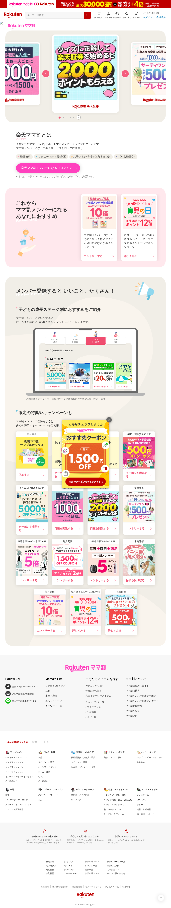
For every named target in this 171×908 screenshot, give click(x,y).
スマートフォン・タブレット (18, 804)
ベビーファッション (14, 772)
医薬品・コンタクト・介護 (83, 767)
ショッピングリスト (96, 702)
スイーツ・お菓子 (46, 762)
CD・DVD (141, 800)
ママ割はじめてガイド (137, 685)
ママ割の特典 (133, 690)
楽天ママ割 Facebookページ (25, 686)
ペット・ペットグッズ (114, 804)
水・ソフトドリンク (47, 767)
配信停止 (30, 694)
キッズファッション (14, 767)
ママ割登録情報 (134, 705)
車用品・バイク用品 (80, 795)
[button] (108, 15)
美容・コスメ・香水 (113, 757)
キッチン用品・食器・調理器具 (118, 800)
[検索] (87, 15)
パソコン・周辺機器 (14, 809)
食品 (40, 757)
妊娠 (47, 690)
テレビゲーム (143, 795)
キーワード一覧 (53, 705)
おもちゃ (141, 762)
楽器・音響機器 (144, 809)
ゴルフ (41, 800)
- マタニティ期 (93, 707)
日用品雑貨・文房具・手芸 (83, 757)
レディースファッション (16, 757)
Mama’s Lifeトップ (55, 685)
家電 (7, 795)
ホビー (140, 804)
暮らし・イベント (54, 700)
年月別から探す (94, 690)
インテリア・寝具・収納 (115, 795)
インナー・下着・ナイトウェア (19, 777)
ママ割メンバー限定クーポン (141, 695)
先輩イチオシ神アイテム (98, 695)
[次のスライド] (125, 73)
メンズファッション (14, 762)
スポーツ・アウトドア (48, 795)
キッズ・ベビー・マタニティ (150, 757)
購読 (23, 694)
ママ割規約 (131, 715)
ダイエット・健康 (79, 762)
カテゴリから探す (95, 685)
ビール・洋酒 (44, 772)
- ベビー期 (91, 717)
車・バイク (76, 800)
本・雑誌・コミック (146, 814)
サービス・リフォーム (114, 814)
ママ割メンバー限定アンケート (142, 700)
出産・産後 (51, 695)
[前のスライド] (46, 73)
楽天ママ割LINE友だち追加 (24, 701)
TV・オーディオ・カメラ (16, 800)
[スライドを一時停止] (79, 117)
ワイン (41, 777)
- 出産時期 (91, 712)
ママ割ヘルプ (133, 710)
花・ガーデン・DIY (112, 809)
